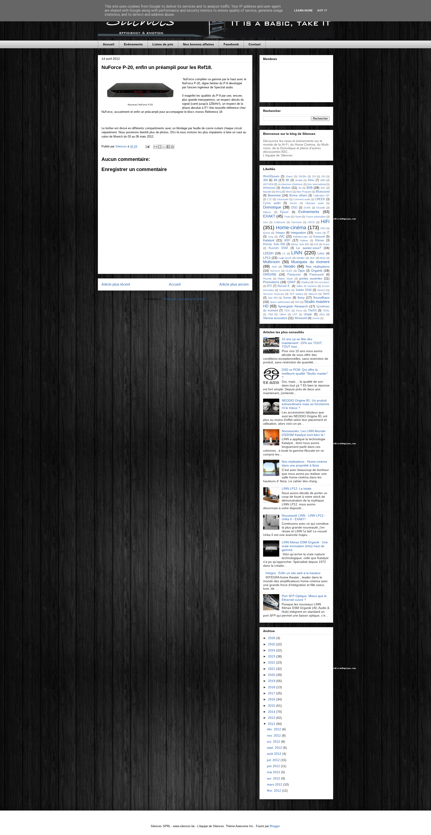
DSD (294, 207)
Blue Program (304, 191)
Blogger (274, 826)
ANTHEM (268, 184)
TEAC (287, 310)
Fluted (298, 216)
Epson (284, 212)
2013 (272, 718)
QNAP (291, 282)
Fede (287, 216)
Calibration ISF (321, 195)
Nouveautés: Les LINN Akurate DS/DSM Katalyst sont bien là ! (303, 433)
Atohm (285, 187)
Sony (301, 297)
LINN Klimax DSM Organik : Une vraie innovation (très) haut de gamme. (305, 546)
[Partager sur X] (164, 146)
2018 (272, 687)
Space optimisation (280, 302)
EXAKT (269, 216)
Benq (278, 191)
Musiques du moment (310, 262)
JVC (282, 236)
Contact (254, 44)
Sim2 (326, 293)
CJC (269, 199)
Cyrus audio (272, 203)
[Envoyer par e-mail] (155, 146)
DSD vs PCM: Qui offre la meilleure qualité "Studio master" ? (305, 373)
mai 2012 (274, 772)
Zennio (316, 318)
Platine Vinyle (285, 278)
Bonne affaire (298, 195)
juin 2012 (274, 766)
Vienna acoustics (275, 318)
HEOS (311, 222)
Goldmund (279, 222)
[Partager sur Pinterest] (172, 146)
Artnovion (269, 187)
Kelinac (304, 240)
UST (294, 314)
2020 (272, 675)
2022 (272, 662)
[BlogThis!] (159, 146)
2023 (272, 656)
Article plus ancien (234, 284)
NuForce (275, 270)
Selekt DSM (304, 290)
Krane (326, 244)
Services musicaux (273, 294)
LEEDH (268, 253)
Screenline (284, 290)
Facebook (231, 44)
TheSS (312, 310)
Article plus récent (115, 284)
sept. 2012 (275, 747)
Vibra (322, 314)
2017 (272, 693)
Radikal (305, 282)
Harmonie (296, 222)
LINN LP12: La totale (296, 488)
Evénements (133, 44)
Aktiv (311, 180)
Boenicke (274, 195)
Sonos (287, 297)
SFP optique (296, 294)
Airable (299, 180)
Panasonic (294, 274)
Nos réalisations (318, 266)
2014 (272, 711)
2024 (272, 650)
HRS (322, 228)
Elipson (267, 212)
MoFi (312, 258)
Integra (280, 232)
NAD (274, 266)
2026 (272, 638)
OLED (289, 270)
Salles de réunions (306, 286)
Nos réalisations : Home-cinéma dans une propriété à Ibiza (304, 463)
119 (314, 176)
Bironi (289, 191)
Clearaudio (282, 199)
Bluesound (323, 191)
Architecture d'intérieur (290, 184)
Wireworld (301, 318)
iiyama (266, 232)
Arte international (316, 184)
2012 (272, 724)
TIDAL (326, 310)
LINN (296, 252)
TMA (270, 314)
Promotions (271, 282)
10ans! (289, 176)
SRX (297, 302)
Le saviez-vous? (308, 248)
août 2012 (274, 753)
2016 (272, 699)
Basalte (267, 191)
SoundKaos (321, 297)
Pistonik (267, 278)
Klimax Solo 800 (300, 244)
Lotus (321, 253)
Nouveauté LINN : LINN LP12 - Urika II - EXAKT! (303, 517)
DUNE (307, 207)
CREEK (320, 199)
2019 (272, 681)
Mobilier (301, 258)
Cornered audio (301, 199)
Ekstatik (320, 207)
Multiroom (271, 262)
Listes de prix (162, 44)
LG (284, 253)
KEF (287, 240)
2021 (272, 669)
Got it (322, 10)
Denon (293, 203)
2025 (272, 644)
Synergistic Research (293, 306)
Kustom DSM (278, 248)
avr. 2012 (274, 778)
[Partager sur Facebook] (168, 146)
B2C (323, 188)
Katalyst (268, 240)
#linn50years (271, 176)
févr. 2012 (274, 790)
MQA (322, 258)
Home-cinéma (291, 227)
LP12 (266, 258)
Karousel (319, 236)
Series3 (321, 290)
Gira (265, 222)
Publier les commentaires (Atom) (184, 299)
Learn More (303, 10)
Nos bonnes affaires (198, 44)
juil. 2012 (274, 760)
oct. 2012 (274, 741)
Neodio (289, 266)
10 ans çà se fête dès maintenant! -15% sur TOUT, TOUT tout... (302, 343)
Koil (316, 244)
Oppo (301, 270)
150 (323, 176)
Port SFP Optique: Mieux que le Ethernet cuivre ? (304, 598)
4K (275, 180)
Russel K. (283, 286)
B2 (300, 188)
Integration (298, 232)
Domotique (272, 207)
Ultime (282, 314)
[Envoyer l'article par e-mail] (147, 146)
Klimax (319, 240)
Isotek (318, 232)
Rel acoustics (322, 282)
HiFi (325, 221)
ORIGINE (269, 274)
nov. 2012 (274, 735)
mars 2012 (275, 784)
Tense (299, 310)
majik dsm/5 (285, 258)
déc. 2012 (274, 729)
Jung (270, 236)
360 (265, 180)
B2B (309, 187)
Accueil (108, 44)
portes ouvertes (310, 278)
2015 (272, 705)
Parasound (316, 274)
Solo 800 (273, 297)
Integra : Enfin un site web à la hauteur (293, 573)
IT (328, 232)
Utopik (308, 314)
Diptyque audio (315, 203)
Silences (313, 294)
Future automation (316, 216)
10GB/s (302, 176)
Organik (316, 270)
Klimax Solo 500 (274, 244)
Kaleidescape (300, 236)
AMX (322, 180)
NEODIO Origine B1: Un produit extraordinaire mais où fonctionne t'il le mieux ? (305, 404)
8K (287, 180)
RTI (269, 286)
